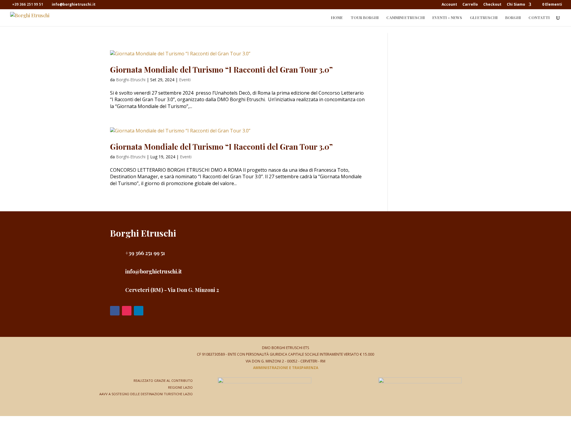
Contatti (539, 17)
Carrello (470, 5)
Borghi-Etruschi (130, 79)
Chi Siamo (516, 5)
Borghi (513, 17)
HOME (337, 17)
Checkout (492, 5)
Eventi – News (447, 17)
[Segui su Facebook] (115, 310)
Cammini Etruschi (405, 17)
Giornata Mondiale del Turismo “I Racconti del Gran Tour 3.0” (221, 69)
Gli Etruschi (484, 17)
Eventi (185, 79)
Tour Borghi (365, 17)
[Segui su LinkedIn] (138, 310)
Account (449, 5)
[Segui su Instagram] (126, 310)
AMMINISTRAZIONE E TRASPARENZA (285, 367)
